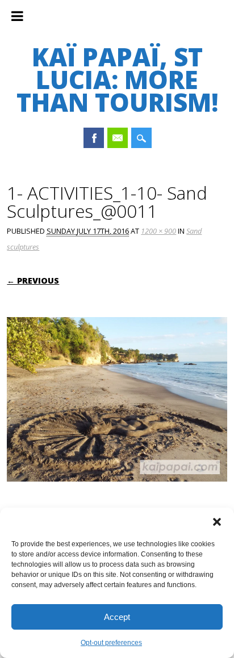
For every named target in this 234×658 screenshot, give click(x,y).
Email (117, 138)
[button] (217, 522)
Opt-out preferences (111, 643)
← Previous (33, 280)
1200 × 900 (158, 231)
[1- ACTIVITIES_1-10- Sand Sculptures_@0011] (117, 492)
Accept (117, 617)
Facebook (93, 138)
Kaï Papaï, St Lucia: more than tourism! (117, 79)
